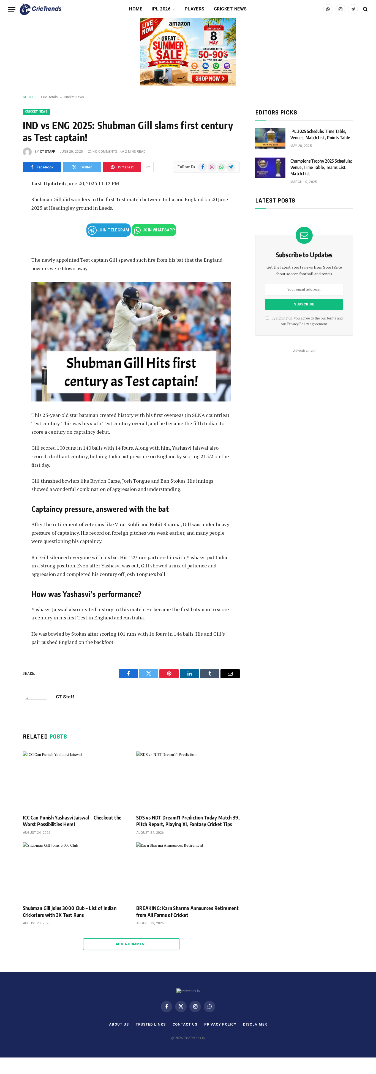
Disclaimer (255, 1024)
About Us (119, 1024)
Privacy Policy (298, 324)
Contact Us (185, 1024)
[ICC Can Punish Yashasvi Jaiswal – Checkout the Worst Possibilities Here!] (74, 780)
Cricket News (230, 9)
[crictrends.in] (40, 9)
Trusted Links (151, 1024)
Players (195, 9)
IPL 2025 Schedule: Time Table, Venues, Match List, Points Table (320, 134)
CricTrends (49, 97)
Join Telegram (113, 230)
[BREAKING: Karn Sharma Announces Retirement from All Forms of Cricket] (188, 871)
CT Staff (47, 152)
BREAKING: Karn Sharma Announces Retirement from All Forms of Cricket (187, 911)
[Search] (365, 9)
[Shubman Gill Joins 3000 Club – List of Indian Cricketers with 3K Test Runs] (74, 871)
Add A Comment (131, 944)
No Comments (104, 152)
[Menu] (11, 9)
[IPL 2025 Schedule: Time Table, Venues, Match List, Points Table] (270, 138)
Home (135, 9)
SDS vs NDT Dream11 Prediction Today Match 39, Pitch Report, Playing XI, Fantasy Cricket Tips (187, 820)
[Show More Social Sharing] (148, 167)
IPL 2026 (161, 9)
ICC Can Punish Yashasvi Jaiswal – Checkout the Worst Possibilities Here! (72, 820)
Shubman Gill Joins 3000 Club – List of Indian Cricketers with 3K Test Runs (69, 911)
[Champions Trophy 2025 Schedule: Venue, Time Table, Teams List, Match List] (270, 167)
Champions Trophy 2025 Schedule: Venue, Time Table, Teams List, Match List (321, 167)
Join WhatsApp (158, 230)
